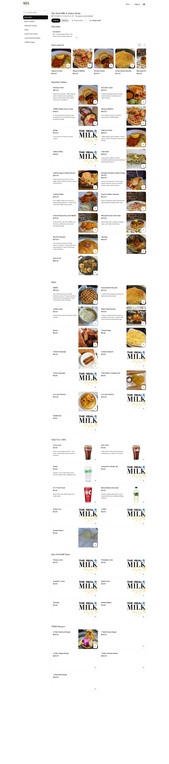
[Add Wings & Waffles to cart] (89, 65)
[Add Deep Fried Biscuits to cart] (143, 323)
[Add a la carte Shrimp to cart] (95, 408)
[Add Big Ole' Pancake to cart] (95, 251)
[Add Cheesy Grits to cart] (95, 323)
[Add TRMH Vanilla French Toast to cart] (95, 123)
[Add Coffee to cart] (143, 523)
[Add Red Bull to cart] (95, 617)
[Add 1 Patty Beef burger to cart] (95, 689)
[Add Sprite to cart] (95, 481)
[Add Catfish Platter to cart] (95, 208)
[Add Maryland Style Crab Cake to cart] (143, 230)
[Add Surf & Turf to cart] (95, 272)
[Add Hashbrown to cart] (95, 430)
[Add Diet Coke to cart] (143, 459)
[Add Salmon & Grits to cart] (68, 65)
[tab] (55, 21)
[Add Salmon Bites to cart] (95, 166)
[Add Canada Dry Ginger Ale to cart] (143, 481)
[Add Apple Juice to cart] (143, 595)
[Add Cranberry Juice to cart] (95, 595)
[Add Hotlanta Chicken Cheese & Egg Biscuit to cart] (143, 187)
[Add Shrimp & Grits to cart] (111, 65)
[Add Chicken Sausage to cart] (95, 366)
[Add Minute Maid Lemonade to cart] (143, 502)
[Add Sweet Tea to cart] (95, 523)
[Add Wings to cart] (95, 144)
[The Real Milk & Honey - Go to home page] (26, 4)
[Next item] (144, 45)
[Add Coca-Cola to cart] (95, 459)
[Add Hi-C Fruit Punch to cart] (95, 502)
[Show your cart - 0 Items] (144, 4)
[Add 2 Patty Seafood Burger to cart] (95, 646)
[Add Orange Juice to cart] (95, 574)
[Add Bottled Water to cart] (143, 617)
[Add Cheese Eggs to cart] (143, 344)
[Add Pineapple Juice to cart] (143, 574)
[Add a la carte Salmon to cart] (143, 408)
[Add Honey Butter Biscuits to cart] (132, 65)
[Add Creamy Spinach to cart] (143, 366)
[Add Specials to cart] (143, 251)
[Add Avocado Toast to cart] (143, 102)
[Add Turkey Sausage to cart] (95, 387)
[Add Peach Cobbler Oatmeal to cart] (143, 208)
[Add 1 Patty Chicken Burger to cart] (143, 667)
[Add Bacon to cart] (95, 344)
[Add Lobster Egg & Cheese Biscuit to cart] (95, 187)
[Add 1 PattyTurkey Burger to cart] (143, 646)
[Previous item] (139, 45)
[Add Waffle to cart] (95, 302)
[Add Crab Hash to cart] (143, 166)
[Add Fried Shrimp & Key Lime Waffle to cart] (95, 230)
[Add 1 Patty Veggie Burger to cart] (95, 667)
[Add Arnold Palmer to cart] (95, 545)
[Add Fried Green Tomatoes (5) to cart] (143, 387)
